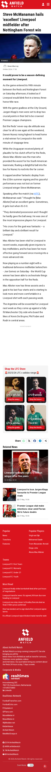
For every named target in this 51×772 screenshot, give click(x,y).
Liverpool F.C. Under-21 (12, 572)
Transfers (7, 540)
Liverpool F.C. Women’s (12, 568)
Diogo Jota (33, 548)
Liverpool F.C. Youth (10, 577)
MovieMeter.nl (8, 715)
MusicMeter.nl (8, 719)
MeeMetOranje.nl (10, 734)
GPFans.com (8, 712)
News (5, 535)
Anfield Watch (8, 730)
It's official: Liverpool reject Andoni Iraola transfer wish (25, 616)
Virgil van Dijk (34, 535)
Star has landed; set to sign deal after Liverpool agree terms (24, 610)
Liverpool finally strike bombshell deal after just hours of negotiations (24, 590)
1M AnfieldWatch (11, 750)
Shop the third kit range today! (37, 427)
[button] (43, 4)
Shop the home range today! (37, 399)
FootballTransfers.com (12, 701)
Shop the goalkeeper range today (15, 427)
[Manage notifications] (45, 766)
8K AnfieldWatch (11, 754)
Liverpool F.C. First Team (12, 564)
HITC (36, 193)
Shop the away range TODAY (15, 399)
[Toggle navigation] (48, 4)
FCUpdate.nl (8, 708)
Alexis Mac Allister (36, 552)
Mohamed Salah (35, 540)
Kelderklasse (8, 726)
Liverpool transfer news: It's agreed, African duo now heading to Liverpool (24, 596)
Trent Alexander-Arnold (38, 544)
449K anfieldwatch (12, 746)
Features (6, 544)
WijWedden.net (9, 723)
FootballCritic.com (10, 704)
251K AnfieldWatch (12, 742)
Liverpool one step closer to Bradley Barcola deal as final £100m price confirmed (24, 603)
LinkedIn (8, 690)
